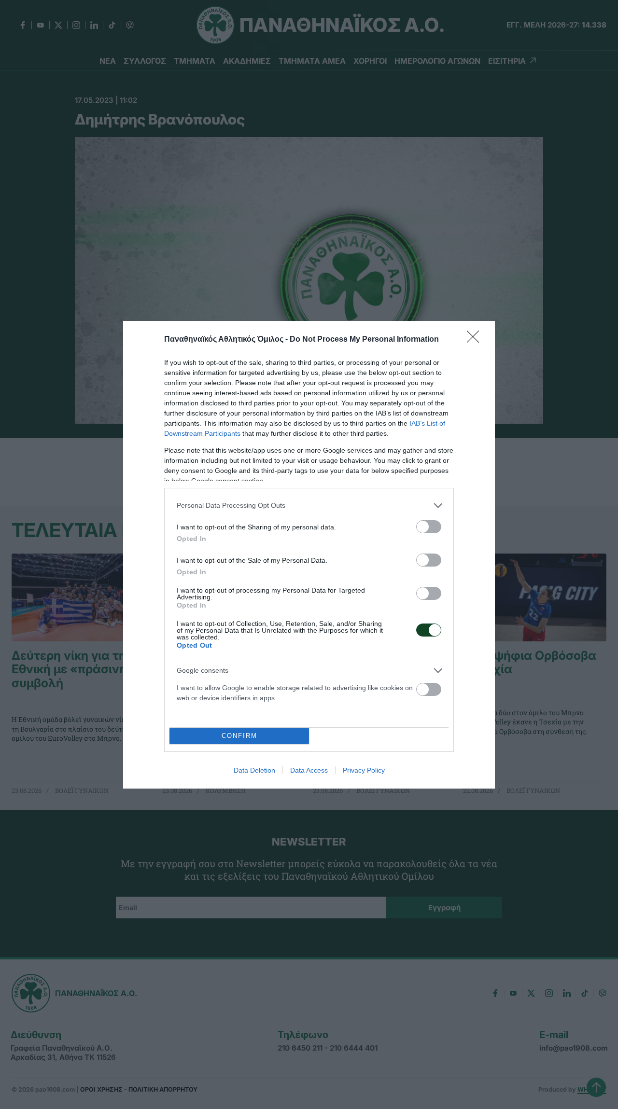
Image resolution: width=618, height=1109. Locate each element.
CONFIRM (239, 735)
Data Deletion (254, 770)
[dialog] (309, 555)
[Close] (476, 340)
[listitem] (309, 505)
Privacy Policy (364, 770)
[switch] (428, 526)
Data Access (309, 770)
